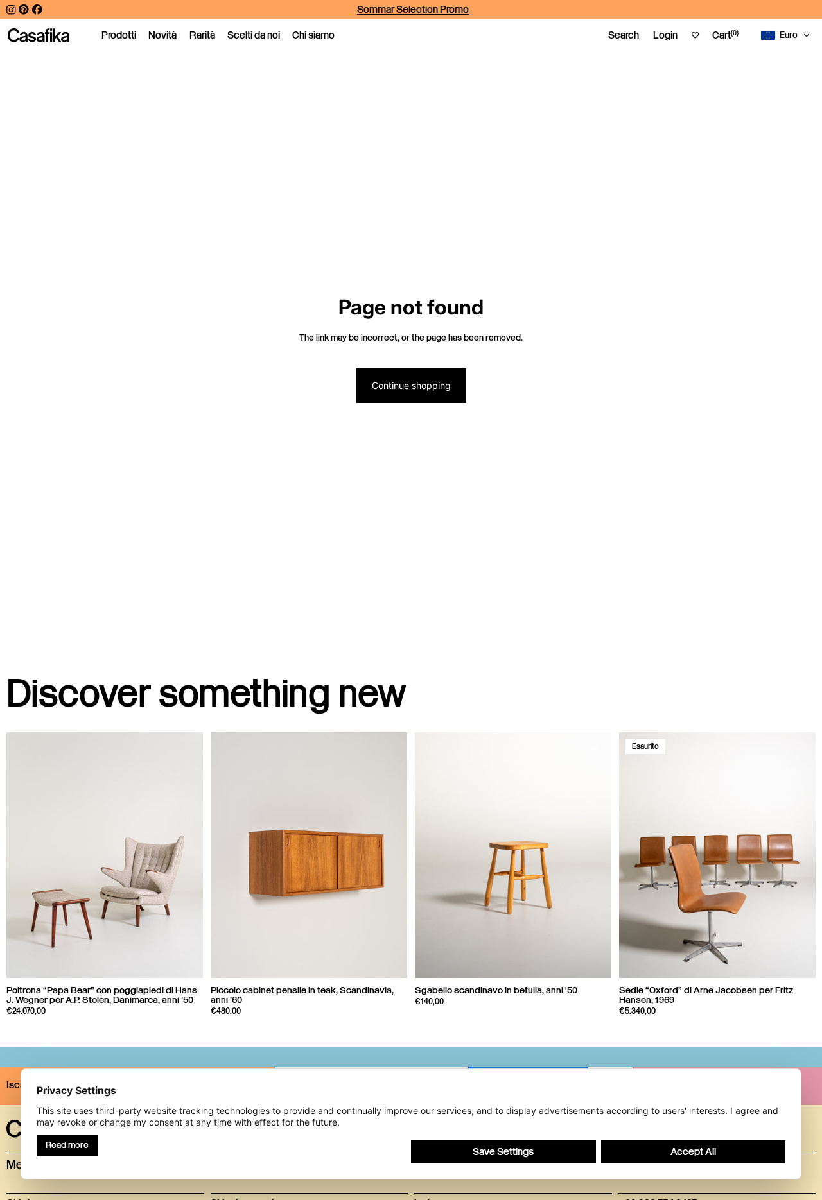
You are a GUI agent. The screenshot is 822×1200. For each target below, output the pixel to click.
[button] (788, 35)
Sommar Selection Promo (413, 9)
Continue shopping (411, 385)
